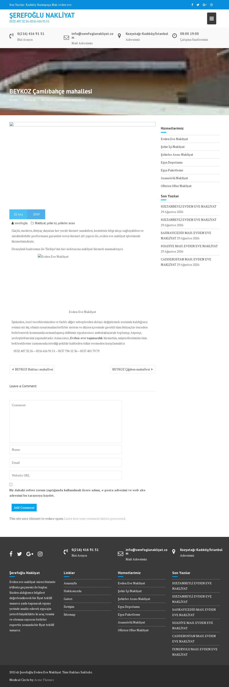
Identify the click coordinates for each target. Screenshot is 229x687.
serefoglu (21, 223)
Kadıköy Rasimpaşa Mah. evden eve (49, 5)
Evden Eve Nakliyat (174, 139)
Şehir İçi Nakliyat (173, 147)
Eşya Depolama (171, 162)
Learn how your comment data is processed (94, 518)
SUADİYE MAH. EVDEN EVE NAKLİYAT (189, 246)
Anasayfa (70, 583)
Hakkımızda (72, 591)
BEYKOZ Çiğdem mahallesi (131, 369)
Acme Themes (44, 680)
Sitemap (69, 614)
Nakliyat (40, 223)
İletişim (69, 606)
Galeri (68, 599)
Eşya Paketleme (172, 170)
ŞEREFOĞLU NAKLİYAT (42, 15)
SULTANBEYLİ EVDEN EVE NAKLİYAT (188, 206)
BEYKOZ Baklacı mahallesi (34, 369)
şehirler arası (66, 223)
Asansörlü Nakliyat (174, 178)
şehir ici (52, 223)
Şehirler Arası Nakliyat (177, 154)
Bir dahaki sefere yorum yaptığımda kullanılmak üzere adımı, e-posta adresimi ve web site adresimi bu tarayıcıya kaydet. (77, 493)
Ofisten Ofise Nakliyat (176, 186)
